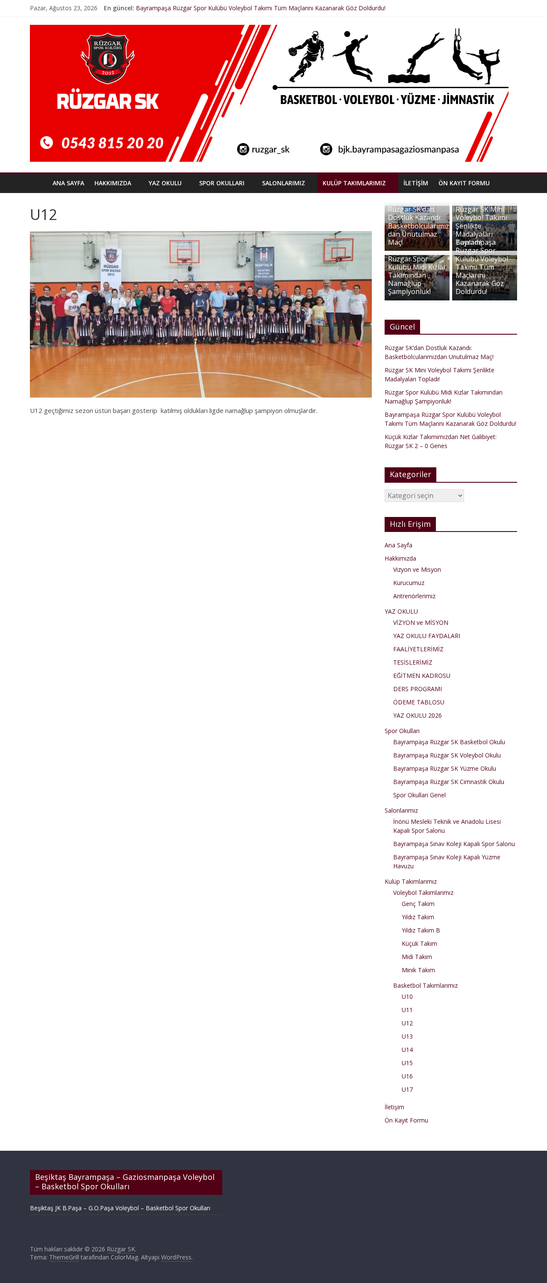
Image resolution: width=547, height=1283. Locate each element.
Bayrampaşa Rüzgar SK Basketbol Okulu (449, 742)
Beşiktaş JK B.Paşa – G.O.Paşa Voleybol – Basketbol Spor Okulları (120, 1208)
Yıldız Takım (418, 917)
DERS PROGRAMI (417, 689)
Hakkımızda (112, 183)
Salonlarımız (283, 183)
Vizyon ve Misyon (417, 569)
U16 (407, 1076)
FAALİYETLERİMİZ (418, 649)
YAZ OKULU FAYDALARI (426, 636)
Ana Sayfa (68, 183)
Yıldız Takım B (421, 930)
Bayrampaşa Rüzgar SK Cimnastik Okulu (448, 782)
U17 (407, 1089)
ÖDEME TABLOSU (418, 702)
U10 (407, 996)
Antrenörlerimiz (414, 596)
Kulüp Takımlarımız (354, 183)
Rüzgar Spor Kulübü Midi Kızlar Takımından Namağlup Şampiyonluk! (417, 275)
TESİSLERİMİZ (412, 662)
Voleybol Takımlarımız (423, 892)
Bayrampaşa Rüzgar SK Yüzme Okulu (444, 768)
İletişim (415, 183)
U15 (407, 1063)
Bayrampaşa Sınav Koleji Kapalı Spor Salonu (454, 844)
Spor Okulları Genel (419, 795)
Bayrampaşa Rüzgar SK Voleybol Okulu (447, 755)
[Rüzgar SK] (38, 183)
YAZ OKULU (165, 183)
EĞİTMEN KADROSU (421, 675)
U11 (407, 1010)
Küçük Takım (419, 943)
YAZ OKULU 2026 (417, 715)
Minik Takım (418, 970)
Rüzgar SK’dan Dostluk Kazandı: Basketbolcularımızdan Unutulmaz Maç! (418, 226)
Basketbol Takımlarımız (425, 985)
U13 (407, 1036)
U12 (407, 1023)
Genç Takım (418, 904)
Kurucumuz (408, 583)
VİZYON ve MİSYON (420, 622)
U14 (407, 1049)
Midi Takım (417, 957)
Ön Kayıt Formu (464, 183)
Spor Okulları (221, 183)
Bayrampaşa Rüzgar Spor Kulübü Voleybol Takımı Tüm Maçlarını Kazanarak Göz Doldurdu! (260, 8)
